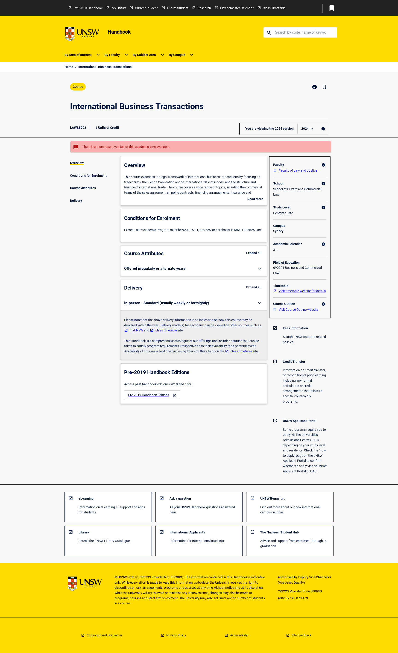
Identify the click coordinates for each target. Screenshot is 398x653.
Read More (255, 199)
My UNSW (119, 8)
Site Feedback (301, 635)
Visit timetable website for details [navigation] (302, 291)
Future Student (177, 8)
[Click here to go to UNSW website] (82, 34)
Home (68, 67)
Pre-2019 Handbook (88, 8)
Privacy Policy (176, 635)
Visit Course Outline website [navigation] (298, 309)
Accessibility (239, 635)
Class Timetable (274, 8)
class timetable (166, 330)
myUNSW (136, 330)
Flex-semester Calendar (237, 8)
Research (204, 8)
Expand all (253, 253)
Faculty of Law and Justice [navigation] (298, 170)
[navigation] (152, 395)
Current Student (146, 8)
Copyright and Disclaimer (104, 635)
